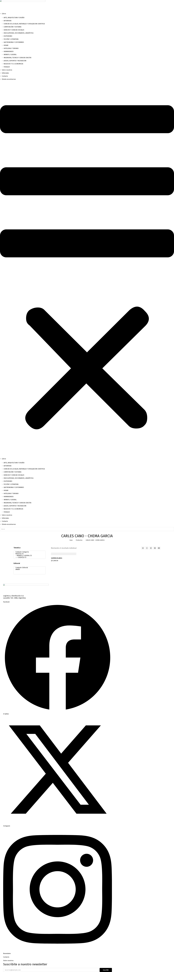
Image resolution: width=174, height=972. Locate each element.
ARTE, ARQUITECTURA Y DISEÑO (14, 17)
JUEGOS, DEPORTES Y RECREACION (15, 61)
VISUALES (7, 67)
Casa (71, 540)
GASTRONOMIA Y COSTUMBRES (14, 42)
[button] (87, 269)
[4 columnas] (154, 548)
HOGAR (6, 45)
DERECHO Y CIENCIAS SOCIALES (14, 30)
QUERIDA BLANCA (56, 558)
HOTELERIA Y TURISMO (11, 48)
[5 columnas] (158, 548)
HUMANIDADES (9, 51)
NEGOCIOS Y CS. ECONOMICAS (13, 64)
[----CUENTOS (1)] (29, 557)
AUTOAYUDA (7, 21)
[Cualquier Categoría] (29, 552)
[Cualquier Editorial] (29, 568)
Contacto (5, 76)
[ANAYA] (29, 569)
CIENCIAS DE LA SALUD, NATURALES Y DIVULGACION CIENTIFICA (24, 24)
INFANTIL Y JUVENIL (10, 54)
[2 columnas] (146, 548)
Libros (4, 13)
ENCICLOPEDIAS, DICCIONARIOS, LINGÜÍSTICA (18, 33)
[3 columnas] (150, 548)
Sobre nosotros (7, 70)
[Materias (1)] (29, 554)
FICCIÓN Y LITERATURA (11, 39)
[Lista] (142, 548)
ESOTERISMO (8, 36)
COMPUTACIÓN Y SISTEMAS (12, 27)
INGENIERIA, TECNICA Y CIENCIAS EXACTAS (17, 57)
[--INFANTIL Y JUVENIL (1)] (29, 555)
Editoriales (5, 73)
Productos (79, 540)
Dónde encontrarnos (9, 79)
